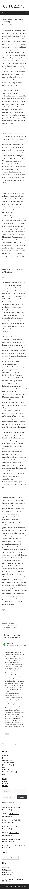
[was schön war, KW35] (10, 628)
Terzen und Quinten (9, 623)
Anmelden (5, 867)
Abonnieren (21, 797)
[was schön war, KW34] (10, 625)
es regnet (13, 5)
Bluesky (4, 779)
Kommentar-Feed (7, 872)
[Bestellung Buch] (9, 762)
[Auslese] (5, 755)
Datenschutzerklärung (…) (10, 772)
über (3, 774)
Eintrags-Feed (6, 870)
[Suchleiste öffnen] (26, 13)
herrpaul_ (5, 839)
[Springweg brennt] (8, 760)
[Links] (4, 758)
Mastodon (5, 781)
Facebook (5, 786)
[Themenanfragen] (8, 765)
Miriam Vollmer (7, 820)
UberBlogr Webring (9, 879)
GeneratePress (22, 886)
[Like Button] (3, 610)
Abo (3, 767)
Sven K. (4, 807)
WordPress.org (7, 874)
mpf (3, 826)
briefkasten (5, 769)
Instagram (5, 783)
